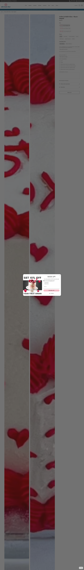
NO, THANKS (51, 293)
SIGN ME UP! (51, 290)
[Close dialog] (59, 275)
